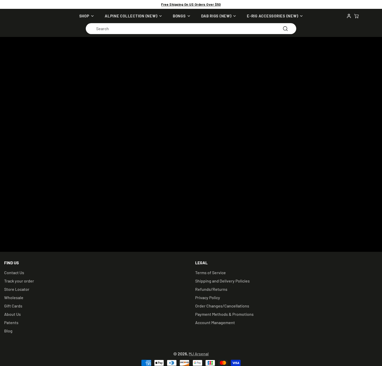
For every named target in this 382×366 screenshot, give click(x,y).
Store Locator (16, 289)
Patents (11, 322)
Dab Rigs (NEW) (216, 16)
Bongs (179, 16)
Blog (8, 330)
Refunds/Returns (211, 289)
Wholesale (13, 297)
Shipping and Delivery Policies (222, 280)
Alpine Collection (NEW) (131, 16)
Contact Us (14, 272)
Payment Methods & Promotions (224, 314)
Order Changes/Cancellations (222, 305)
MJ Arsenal (199, 353)
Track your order (19, 280)
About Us (12, 314)
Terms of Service (210, 272)
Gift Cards (13, 305)
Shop (84, 16)
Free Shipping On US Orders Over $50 (191, 4)
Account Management (215, 322)
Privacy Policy (207, 297)
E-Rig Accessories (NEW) (272, 16)
